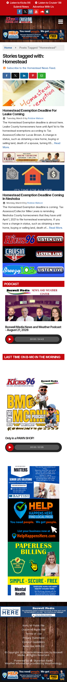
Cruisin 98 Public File (33, 629)
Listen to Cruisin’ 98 (49, 2)
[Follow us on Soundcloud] (41, 11)
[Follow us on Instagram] (30, 11)
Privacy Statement (33, 637)
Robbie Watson (35, 118)
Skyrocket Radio (43, 660)
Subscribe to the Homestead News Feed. (31, 68)
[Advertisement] (33, 34)
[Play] (10, 339)
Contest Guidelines (33, 642)
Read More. (56, 227)
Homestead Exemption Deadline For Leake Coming (30, 112)
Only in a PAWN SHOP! (19, 438)
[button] (60, 21)
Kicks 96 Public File (33, 625)
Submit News (21, 6)
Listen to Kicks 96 (19, 2)
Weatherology (53, 663)
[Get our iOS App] (47, 11)
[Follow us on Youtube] (36, 11)
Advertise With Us (43, 6)
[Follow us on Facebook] (19, 11)
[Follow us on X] (25, 11)
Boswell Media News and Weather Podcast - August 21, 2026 (33, 328)
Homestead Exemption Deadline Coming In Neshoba (33, 197)
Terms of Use (33, 633)
